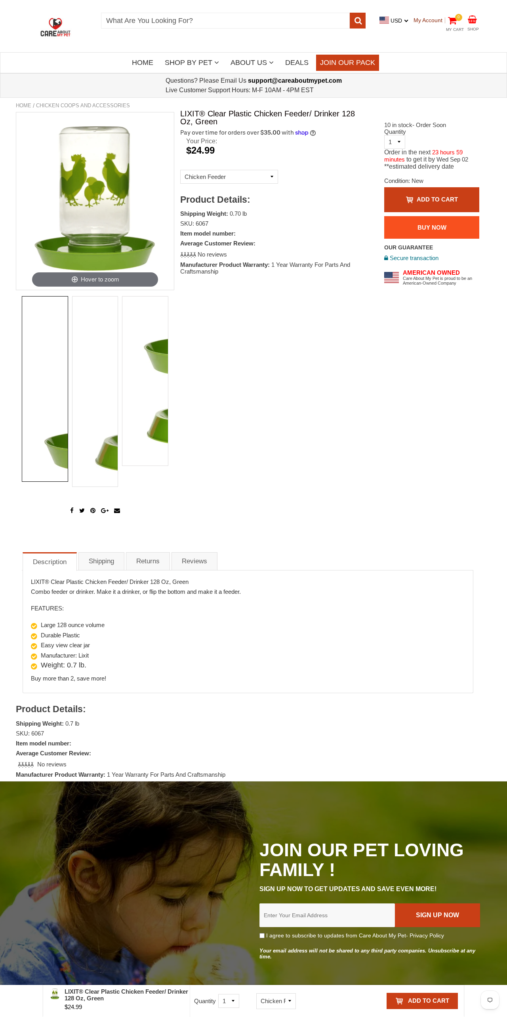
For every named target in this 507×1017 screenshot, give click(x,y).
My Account (428, 20)
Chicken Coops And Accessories (83, 105)
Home (23, 105)
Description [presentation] (50, 562)
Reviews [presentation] (194, 561)
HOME (142, 63)
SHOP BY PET (189, 63)
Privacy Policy (427, 935)
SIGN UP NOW (437, 915)
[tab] (50, 561)
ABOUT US (250, 63)
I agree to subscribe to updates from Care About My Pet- (354, 935)
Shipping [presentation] (101, 561)
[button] (189, 254)
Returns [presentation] (148, 561)
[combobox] (225, 21)
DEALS (297, 63)
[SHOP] (472, 18)
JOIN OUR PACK (347, 63)
